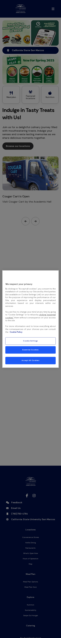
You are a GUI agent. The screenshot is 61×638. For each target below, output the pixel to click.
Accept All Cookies (30, 360)
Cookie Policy (16, 332)
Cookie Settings (30, 341)
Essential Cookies (30, 350)
